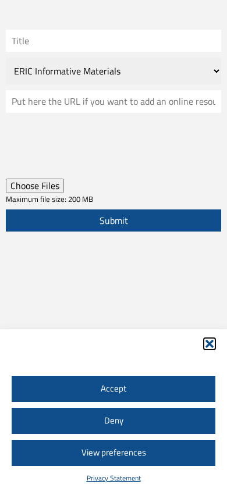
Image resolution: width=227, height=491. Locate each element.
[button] (209, 344)
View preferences (113, 452)
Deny (113, 420)
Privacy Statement (114, 477)
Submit (114, 220)
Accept (113, 388)
